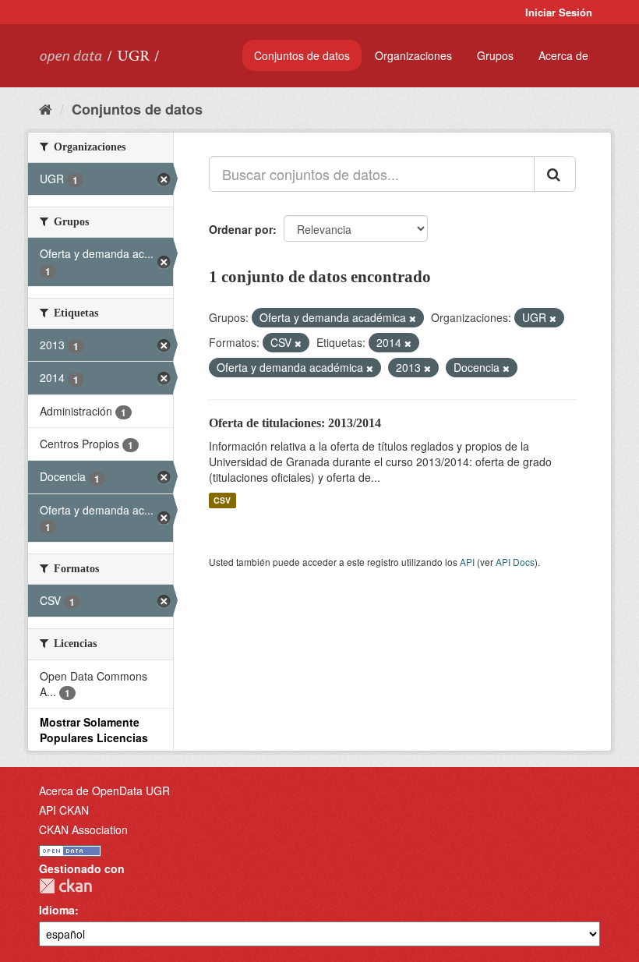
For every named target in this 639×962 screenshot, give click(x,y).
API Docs (515, 561)
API (467, 561)
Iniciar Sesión (558, 12)
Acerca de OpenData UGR (104, 790)
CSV (222, 500)
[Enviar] (555, 174)
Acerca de (563, 55)
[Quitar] (412, 318)
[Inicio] (45, 108)
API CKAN (64, 810)
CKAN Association (83, 829)
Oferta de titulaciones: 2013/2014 (295, 423)
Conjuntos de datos (302, 55)
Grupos (495, 55)
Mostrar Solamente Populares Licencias (94, 729)
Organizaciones (413, 55)
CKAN (65, 886)
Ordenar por (241, 229)
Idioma (57, 910)
